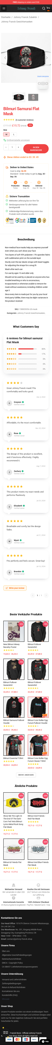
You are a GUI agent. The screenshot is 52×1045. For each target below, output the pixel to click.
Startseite (5, 17)
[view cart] (48, 8)
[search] (43, 8)
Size (5, 130)
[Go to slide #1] (19, 97)
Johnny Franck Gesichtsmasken (16, 21)
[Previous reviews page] (32, 595)
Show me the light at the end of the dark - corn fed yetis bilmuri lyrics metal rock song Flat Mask (13, 821)
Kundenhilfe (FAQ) (10, 995)
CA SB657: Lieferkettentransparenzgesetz (20, 967)
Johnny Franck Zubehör (25, 17)
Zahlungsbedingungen (11, 983)
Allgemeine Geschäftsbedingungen (17, 955)
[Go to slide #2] (33, 97)
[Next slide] (47, 58)
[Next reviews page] (46, 595)
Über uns (6, 951)
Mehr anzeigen (26, 775)
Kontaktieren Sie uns (11, 991)
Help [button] (47, 1041)
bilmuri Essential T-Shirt (13, 758)
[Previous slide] (5, 58)
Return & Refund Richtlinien (13, 987)
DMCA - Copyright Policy (12, 963)
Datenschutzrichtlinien (11, 959)
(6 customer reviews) (25, 120)
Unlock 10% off (5, 1032)
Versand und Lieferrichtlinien (14, 979)
